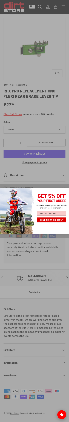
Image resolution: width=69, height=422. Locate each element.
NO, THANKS (52, 226)
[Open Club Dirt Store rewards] (61, 414)
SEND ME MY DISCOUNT (52, 220)
